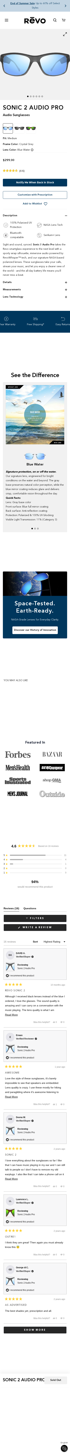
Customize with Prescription (35, 195)
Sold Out (55, 1380)
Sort (36, 941)
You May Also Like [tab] (16, 680)
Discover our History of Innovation (35, 630)
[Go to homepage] (35, 20)
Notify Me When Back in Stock (35, 182)
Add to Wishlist (32, 203)
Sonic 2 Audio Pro (26, 968)
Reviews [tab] (11, 909)
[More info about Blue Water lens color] (32, 149)
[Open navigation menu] (6, 20)
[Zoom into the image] (35, 64)
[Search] (55, 20)
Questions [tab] (30, 909)
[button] (4, 6)
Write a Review (43, 928)
